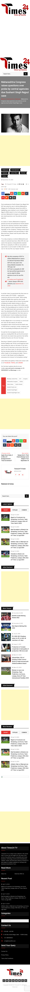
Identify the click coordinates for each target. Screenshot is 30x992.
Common (24, 510)
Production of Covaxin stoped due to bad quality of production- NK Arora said (20, 649)
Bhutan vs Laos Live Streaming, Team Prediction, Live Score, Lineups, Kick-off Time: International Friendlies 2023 (20, 674)
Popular (14, 510)
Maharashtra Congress (12, 381)
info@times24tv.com (10, 941)
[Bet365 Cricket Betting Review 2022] (6, 616)
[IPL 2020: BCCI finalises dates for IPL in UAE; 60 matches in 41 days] (6, 637)
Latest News (14, 173)
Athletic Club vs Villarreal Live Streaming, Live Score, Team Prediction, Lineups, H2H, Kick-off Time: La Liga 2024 (15, 907)
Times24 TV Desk (20, 469)
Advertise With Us (19, 874)
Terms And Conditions (7, 958)
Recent (6, 510)
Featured (4, 173)
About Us (3, 874)
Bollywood (17, 99)
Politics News (10, 384)
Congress (25, 378)
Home (4, 99)
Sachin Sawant (18, 384)
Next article (25, 453)
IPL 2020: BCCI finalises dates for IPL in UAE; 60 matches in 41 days (19, 638)
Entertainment (10, 99)
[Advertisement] (15, 40)
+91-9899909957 (8, 938)
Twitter (13, 362)
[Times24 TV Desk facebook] (19, 184)
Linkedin (20, 362)
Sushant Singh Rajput (12, 389)
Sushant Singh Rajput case (13, 392)
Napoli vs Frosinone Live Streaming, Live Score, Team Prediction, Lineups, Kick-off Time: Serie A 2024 (14, 888)
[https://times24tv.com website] (21, 184)
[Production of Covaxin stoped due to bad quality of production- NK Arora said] (6, 648)
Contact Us (4, 951)
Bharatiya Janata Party (12, 378)
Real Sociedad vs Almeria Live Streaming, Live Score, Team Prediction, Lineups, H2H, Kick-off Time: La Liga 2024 (13, 898)
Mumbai (23, 173)
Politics (4, 176)
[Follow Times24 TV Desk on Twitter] (18, 184)
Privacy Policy (4, 955)
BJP (20, 378)
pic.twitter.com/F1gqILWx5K (15, 279)
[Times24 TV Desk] (23, 184)
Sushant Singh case (11, 387)
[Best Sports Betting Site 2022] (6, 627)
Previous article (6, 453)
